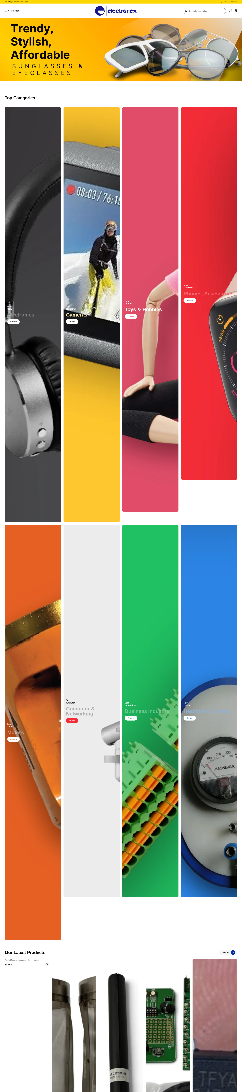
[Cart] (235, 10)
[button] (118, 79)
